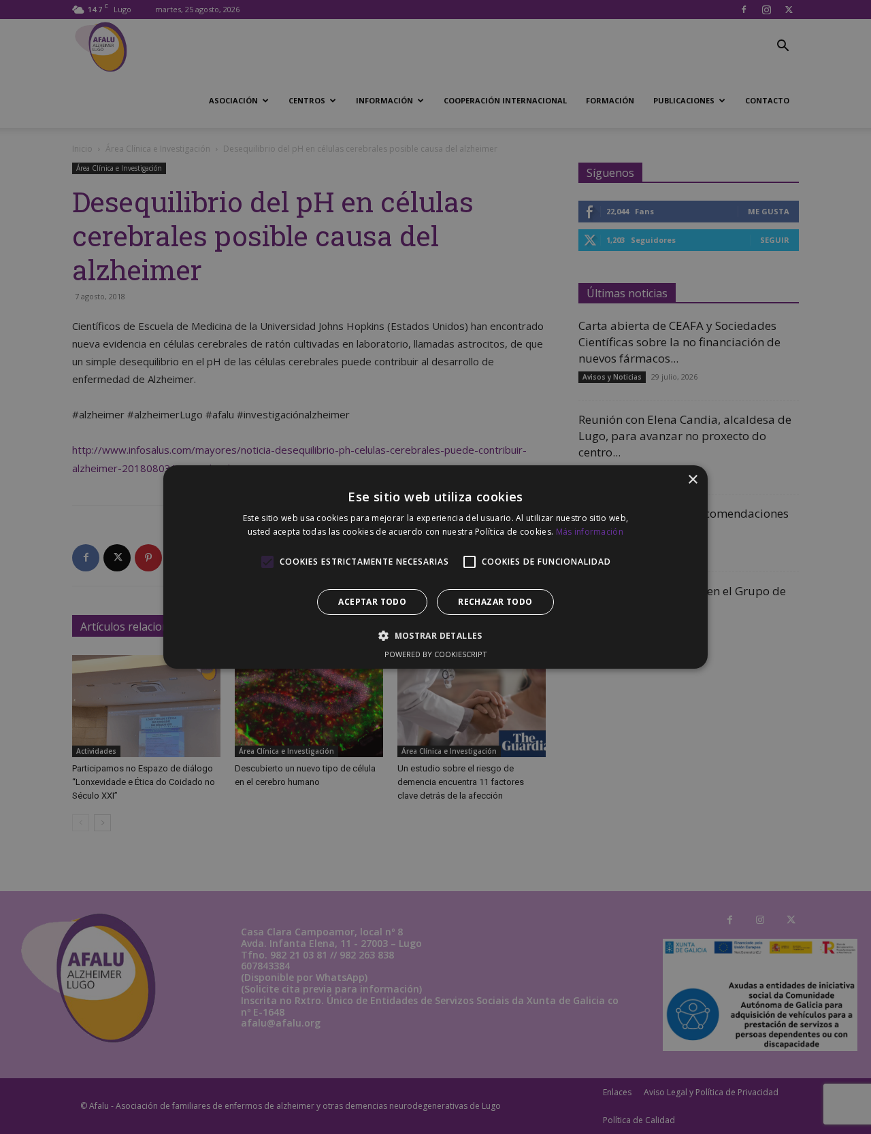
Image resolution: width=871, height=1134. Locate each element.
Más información (590, 531)
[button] (435, 635)
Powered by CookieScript (435, 654)
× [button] (692, 480)
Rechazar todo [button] (495, 601)
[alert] (435, 567)
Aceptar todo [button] (372, 601)
